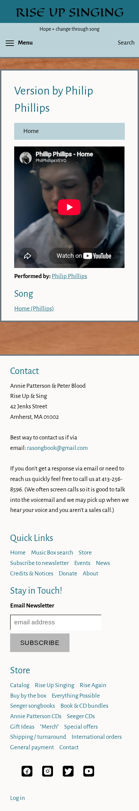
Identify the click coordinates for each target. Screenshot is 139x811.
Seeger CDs (81, 716)
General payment (32, 747)
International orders (97, 737)
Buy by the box (28, 696)
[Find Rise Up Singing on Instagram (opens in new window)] (47, 775)
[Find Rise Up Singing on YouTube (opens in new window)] (89, 775)
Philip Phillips (69, 276)
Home (31, 131)
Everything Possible (76, 696)
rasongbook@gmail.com (57, 448)
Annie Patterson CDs (35, 716)
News (103, 563)
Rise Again (93, 685)
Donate (68, 573)
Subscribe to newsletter (39, 563)
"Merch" (49, 727)
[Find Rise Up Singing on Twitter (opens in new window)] (68, 775)
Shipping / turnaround (38, 737)
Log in (17, 798)
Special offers (81, 727)
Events (82, 563)
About (90, 573)
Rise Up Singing (54, 685)
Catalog (19, 685)
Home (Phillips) (34, 308)
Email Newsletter (32, 605)
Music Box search (52, 552)
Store (85, 552)
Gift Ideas (22, 727)
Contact (24, 371)
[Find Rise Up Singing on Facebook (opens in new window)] (27, 775)
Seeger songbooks (32, 706)
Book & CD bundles (84, 706)
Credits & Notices (31, 573)
